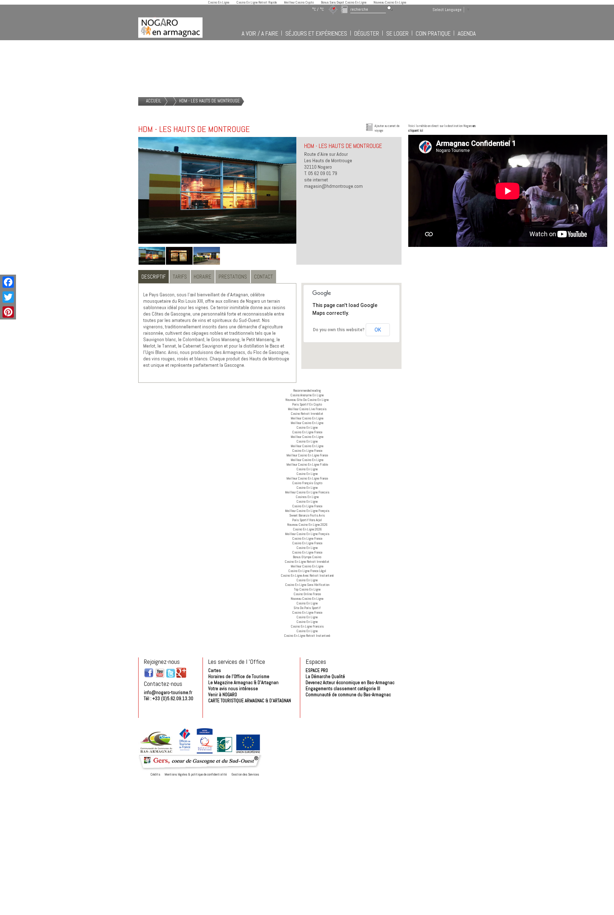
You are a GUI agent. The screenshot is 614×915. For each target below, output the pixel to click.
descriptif (153, 276)
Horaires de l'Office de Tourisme (238, 676)
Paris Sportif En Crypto (307, 404)
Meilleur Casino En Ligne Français (307, 510)
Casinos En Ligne (307, 496)
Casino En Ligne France (307, 432)
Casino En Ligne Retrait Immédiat (307, 561)
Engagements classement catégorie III (343, 689)
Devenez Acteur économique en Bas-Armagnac (350, 682)
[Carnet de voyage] (344, 9)
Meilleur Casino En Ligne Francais (307, 492)
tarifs (180, 276)
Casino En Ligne (307, 427)
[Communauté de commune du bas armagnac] (156, 752)
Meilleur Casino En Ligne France (307, 455)
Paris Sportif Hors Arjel (307, 520)
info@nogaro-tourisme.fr (168, 692)
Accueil (153, 101)
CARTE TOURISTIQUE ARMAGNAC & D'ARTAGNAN (249, 701)
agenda (467, 33)
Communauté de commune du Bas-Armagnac (348, 695)
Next (307, 197)
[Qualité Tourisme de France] (205, 752)
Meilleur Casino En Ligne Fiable (307, 464)
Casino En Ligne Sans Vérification (307, 584)
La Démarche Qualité (325, 676)
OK (378, 330)
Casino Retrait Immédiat (307, 413)
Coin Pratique (433, 33)
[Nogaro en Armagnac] (170, 38)
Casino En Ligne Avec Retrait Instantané (307, 575)
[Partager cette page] (7, 282)
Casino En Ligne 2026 (307, 529)
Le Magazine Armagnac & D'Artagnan (243, 682)
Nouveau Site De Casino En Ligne (307, 399)
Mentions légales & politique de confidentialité (196, 774)
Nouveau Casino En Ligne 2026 (307, 524)
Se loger (397, 33)
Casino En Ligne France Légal (307, 570)
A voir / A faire (260, 33)
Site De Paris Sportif (307, 607)
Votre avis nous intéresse (233, 689)
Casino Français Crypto (307, 483)
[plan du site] (333, 9)
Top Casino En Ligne (307, 589)
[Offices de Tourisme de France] (185, 752)
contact (263, 276)
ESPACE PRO (317, 670)
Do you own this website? (339, 329)
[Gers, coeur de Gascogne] (200, 769)
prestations (233, 276)
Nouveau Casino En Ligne (307, 598)
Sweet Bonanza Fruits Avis (307, 515)
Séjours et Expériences (316, 33)
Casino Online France (307, 594)
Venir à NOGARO (222, 695)
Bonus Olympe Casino (307, 557)
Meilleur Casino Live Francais (307, 409)
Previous (127, 197)
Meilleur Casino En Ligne (307, 418)
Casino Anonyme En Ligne (307, 395)
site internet (316, 179)
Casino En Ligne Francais (307, 626)
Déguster (366, 33)
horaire (202, 276)
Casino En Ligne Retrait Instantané (307, 635)
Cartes (214, 670)
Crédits (155, 774)
